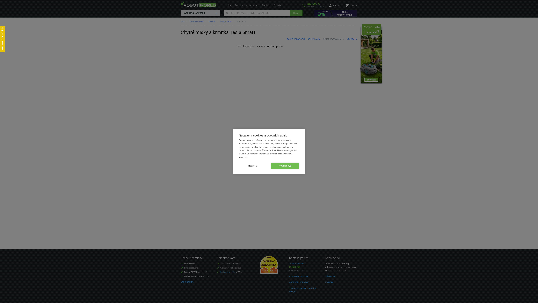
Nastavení (252, 166)
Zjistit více (243, 158)
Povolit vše (285, 166)
